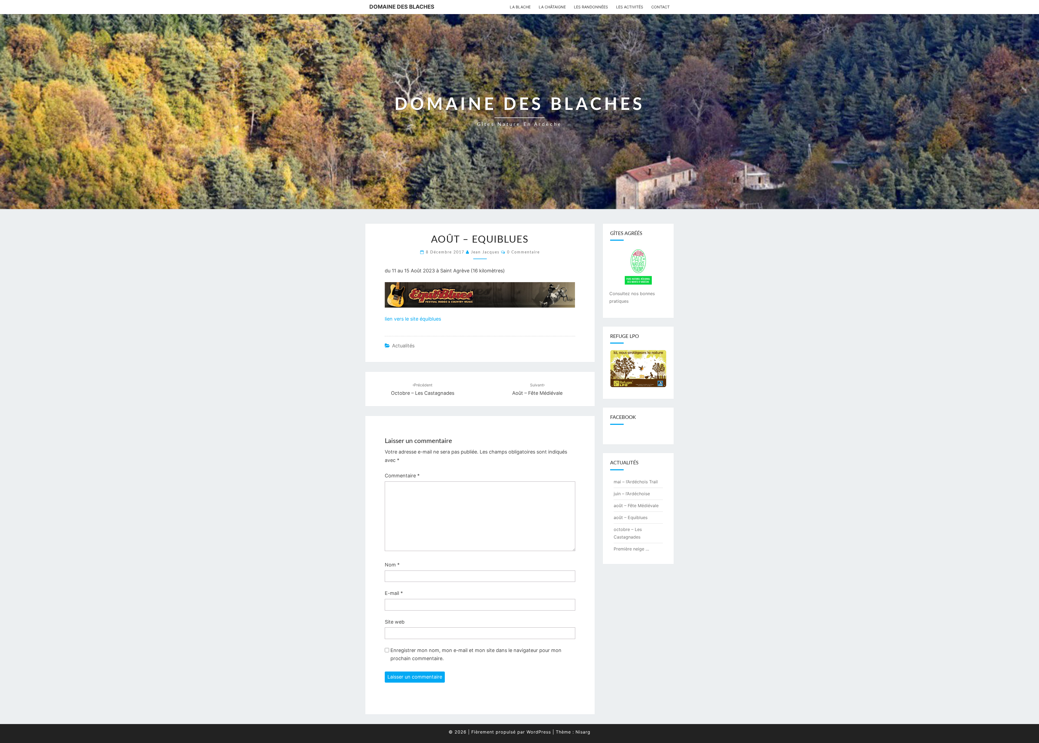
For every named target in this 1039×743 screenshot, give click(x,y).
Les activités (629, 7)
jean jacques (485, 252)
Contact (660, 7)
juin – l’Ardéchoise (632, 493)
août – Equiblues (630, 517)
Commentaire (402, 475)
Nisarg (583, 732)
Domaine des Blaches (401, 7)
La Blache (520, 7)
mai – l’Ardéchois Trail (636, 481)
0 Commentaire (523, 252)
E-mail (394, 593)
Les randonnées (591, 7)
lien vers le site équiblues (413, 319)
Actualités (403, 345)
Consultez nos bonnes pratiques (632, 297)
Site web (395, 622)
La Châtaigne (552, 7)
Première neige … (631, 549)
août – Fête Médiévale (636, 505)
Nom (392, 565)
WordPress (539, 732)
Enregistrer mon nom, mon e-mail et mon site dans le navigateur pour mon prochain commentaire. (475, 654)
